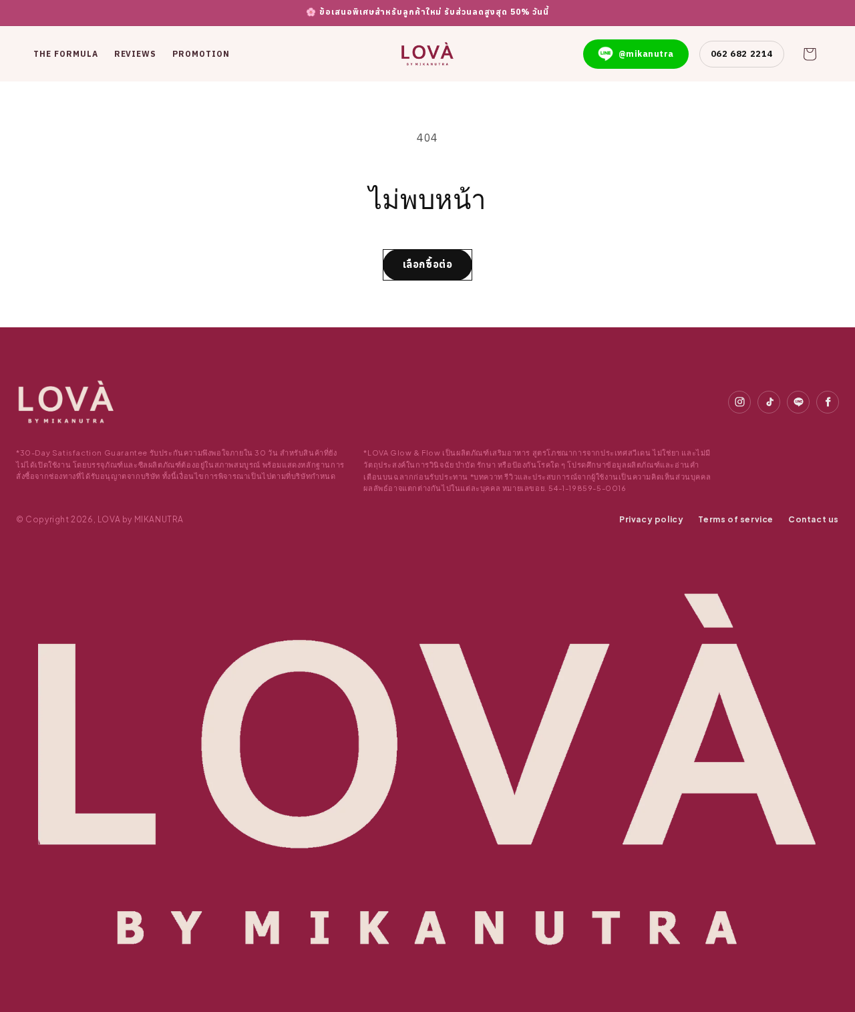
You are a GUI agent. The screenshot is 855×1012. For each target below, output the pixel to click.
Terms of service (736, 519)
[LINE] (798, 402)
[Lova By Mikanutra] (66, 402)
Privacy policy (651, 519)
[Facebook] (827, 402)
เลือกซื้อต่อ (428, 264)
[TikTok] (768, 402)
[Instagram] (739, 402)
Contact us (813, 519)
